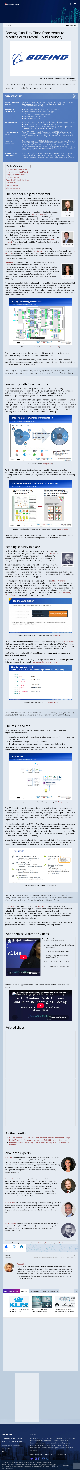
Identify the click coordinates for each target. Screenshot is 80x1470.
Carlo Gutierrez (39, 1243)
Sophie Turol (49, 1243)
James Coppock (51, 553)
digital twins (39, 251)
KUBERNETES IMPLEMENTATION (13, 1442)
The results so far (13, 177)
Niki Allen (9, 262)
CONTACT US (61, 1454)
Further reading (12, 185)
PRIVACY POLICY (49, 1454)
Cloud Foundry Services (11, 1445)
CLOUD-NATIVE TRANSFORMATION (13, 1438)
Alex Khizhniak (63, 1243)
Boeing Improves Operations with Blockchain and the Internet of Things (39, 1138)
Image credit (54, 347)
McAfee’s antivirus (59, 581)
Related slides (11, 183)
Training (5, 1452)
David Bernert (10, 1203)
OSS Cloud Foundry (65, 1257)
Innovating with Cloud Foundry (17, 172)
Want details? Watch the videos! (17, 180)
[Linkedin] (21, 1248)
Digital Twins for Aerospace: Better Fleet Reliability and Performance (38, 1140)
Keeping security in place (15, 175)
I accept (65, 1465)
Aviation (36, 1257)
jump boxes (69, 641)
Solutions (6, 1448)
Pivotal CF (73, 1257)
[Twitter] (14, 1248)
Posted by (21, 1264)
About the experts (13, 188)
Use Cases (8, 1257)
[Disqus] (40, 1344)
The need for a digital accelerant (18, 169)
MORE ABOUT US (36, 1454)
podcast (41, 906)
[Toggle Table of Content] (28, 166)
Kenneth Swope (38, 214)
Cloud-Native (42, 1257)
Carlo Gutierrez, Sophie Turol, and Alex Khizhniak (59, 78)
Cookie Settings (28, 1466)
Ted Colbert (10, 906)
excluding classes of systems (45, 662)
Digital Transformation (52, 1257)
